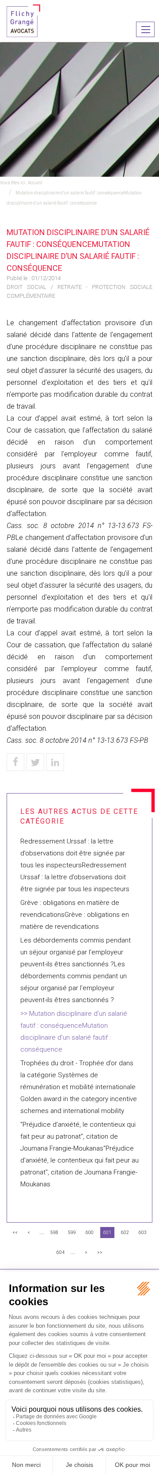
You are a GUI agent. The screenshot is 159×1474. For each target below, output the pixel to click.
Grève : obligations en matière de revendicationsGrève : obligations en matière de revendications (74, 915)
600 (90, 1232)
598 (54, 1232)
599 (72, 1232)
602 (125, 1232)
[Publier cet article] (35, 762)
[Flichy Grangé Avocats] (23, 20)
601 (107, 1232)
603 (143, 1232)
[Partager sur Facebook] (15, 762)
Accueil (35, 182)
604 (60, 1252)
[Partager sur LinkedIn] (55, 762)
